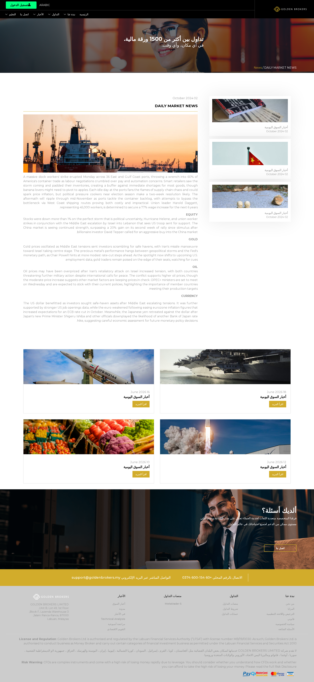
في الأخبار (119, 614)
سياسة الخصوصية (284, 624)
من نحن (290, 603)
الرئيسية (84, 14)
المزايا (291, 608)
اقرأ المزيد (277, 404)
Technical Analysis (113, 619)
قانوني (290, 619)
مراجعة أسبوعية (116, 624)
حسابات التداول (230, 614)
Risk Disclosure (286, 666)
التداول (55, 14)
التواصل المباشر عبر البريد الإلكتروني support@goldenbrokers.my (121, 578)
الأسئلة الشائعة (286, 629)
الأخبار (40, 14)
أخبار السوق (118, 603)
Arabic (44, 5)
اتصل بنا (24, 14)
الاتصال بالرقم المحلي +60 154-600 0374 (212, 578)
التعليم (12, 14)
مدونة (122, 608)
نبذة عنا (71, 14)
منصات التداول (230, 603)
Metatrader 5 (173, 603)
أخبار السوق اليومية (276, 127)
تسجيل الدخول (19, 5)
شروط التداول (230, 608)
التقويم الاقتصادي (116, 629)
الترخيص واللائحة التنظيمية (280, 614)
